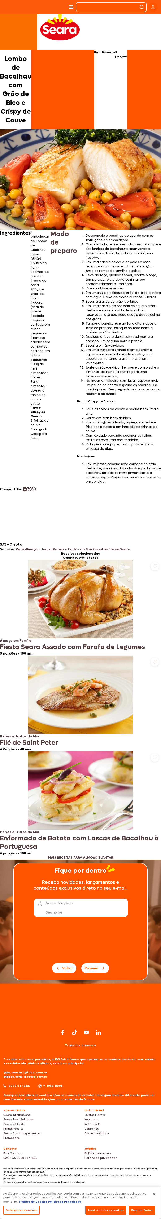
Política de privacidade (100, 1158)
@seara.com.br (35, 1077)
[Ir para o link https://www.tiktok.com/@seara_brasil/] (74, 1032)
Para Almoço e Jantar (34, 549)
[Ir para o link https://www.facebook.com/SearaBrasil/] (62, 1032)
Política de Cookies (33, 1202)
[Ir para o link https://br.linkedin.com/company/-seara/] (98, 1032)
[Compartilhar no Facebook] (25, 489)
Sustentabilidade (96, 1133)
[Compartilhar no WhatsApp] (33, 489)
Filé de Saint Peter (29, 742)
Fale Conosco (12, 1153)
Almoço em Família (15, 640)
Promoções (11, 1138)
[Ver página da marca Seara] (60, 27)
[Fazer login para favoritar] (155, 566)
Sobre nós (91, 1129)
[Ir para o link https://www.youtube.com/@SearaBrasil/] (86, 1032)
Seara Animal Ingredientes (22, 1133)
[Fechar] (154, 1194)
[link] (80, 608)
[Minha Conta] (153, 7)
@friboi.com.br (35, 1073)
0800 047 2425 (19, 1086)
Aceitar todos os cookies (106, 1210)
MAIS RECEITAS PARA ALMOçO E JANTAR (80, 857)
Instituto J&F (93, 1124)
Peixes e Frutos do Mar (72, 549)
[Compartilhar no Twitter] (29, 489)
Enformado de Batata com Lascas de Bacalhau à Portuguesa (79, 842)
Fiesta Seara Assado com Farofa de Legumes (72, 647)
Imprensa (91, 1119)
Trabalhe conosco (80, 1045)
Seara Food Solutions (18, 1119)
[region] (80, 1203)
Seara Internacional (17, 1115)
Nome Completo (59, 903)
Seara (125, 549)
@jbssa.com (12, 1077)
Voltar (67, 968)
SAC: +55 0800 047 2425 (20, 1158)
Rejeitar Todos (141, 1210)
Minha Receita (13, 1129)
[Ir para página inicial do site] (80, 1020)
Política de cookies (97, 1153)
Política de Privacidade (64, 1202)
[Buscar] (141, 7)
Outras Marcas (95, 1115)
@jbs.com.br (12, 1073)
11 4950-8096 (53, 1086)
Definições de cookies (21, 1210)
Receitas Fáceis (106, 549)
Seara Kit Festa (14, 1124)
